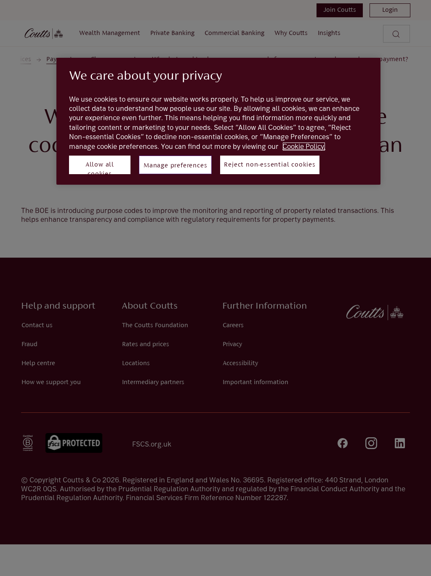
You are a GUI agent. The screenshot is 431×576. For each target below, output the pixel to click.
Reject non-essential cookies (269, 164)
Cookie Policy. (303, 146)
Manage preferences (175, 165)
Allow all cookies (99, 167)
